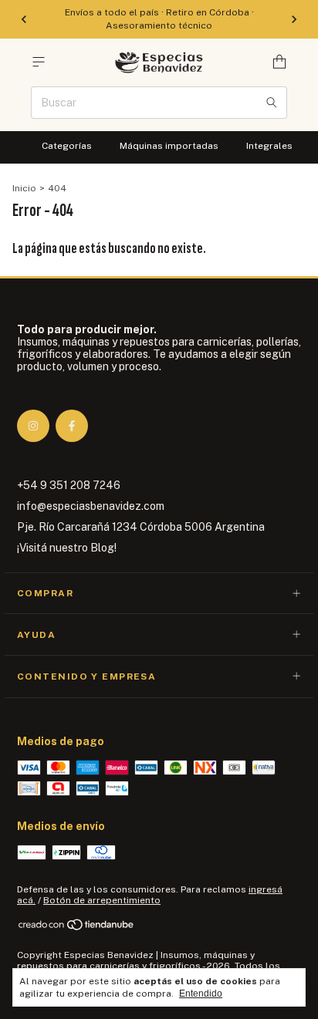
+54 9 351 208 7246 (68, 485)
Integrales (269, 145)
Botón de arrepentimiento (102, 900)
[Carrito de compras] (279, 62)
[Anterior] (24, 19)
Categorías (67, 145)
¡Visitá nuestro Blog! (67, 548)
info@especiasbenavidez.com (90, 506)
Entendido (200, 993)
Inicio (24, 188)
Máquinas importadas (169, 145)
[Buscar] (271, 102)
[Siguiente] (294, 19)
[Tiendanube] (77, 928)
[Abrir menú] (38, 62)
